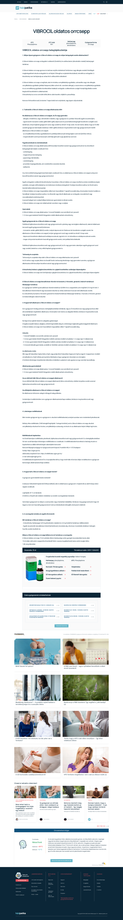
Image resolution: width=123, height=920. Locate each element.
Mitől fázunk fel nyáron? (25, 666)
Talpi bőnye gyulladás (50, 891)
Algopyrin (63, 879)
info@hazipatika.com (102, 913)
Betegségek (85, 879)
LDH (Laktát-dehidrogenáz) (37, 879)
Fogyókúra (43, 800)
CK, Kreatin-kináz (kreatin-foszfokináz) (37, 890)
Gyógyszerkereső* (66, 874)
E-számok (99, 889)
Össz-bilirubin (34, 886)
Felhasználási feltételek (21, 888)
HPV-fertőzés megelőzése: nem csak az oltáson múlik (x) (85, 774)
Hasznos (53, 2)
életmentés (67, 800)
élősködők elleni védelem (38, 13)
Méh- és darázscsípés (51, 896)
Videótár (98, 883)
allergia (69, 13)
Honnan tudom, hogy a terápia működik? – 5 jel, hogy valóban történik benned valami (97, 806)
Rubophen (63, 893)
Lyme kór (91, 13)
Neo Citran (63, 886)
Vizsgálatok (85, 883)
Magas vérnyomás (80, 13)
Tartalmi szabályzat (20, 895)
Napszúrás (50, 879)
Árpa (49, 887)
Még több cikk (101, 826)
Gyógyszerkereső (34, 2)
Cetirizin (62, 883)
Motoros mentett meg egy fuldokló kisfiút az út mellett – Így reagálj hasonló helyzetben (73, 806)
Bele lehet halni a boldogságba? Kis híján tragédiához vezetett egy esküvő (25, 807)
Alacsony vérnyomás (50, 884)
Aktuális (19, 2)
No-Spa (62, 889)
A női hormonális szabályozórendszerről (31, 774)
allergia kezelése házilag (56, 13)
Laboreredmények (62, 2)
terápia (90, 800)
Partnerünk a (95, 865)
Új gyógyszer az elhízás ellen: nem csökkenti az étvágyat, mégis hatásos (49, 805)
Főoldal (16, 19)
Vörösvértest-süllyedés (36, 883)
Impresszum (18, 884)
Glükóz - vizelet (34, 894)
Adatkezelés (18, 891)
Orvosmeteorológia (22, 13)
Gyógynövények (86, 886)
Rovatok (25, 2)
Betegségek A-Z (44, 2)
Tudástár (99, 886)
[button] (37, 875)
